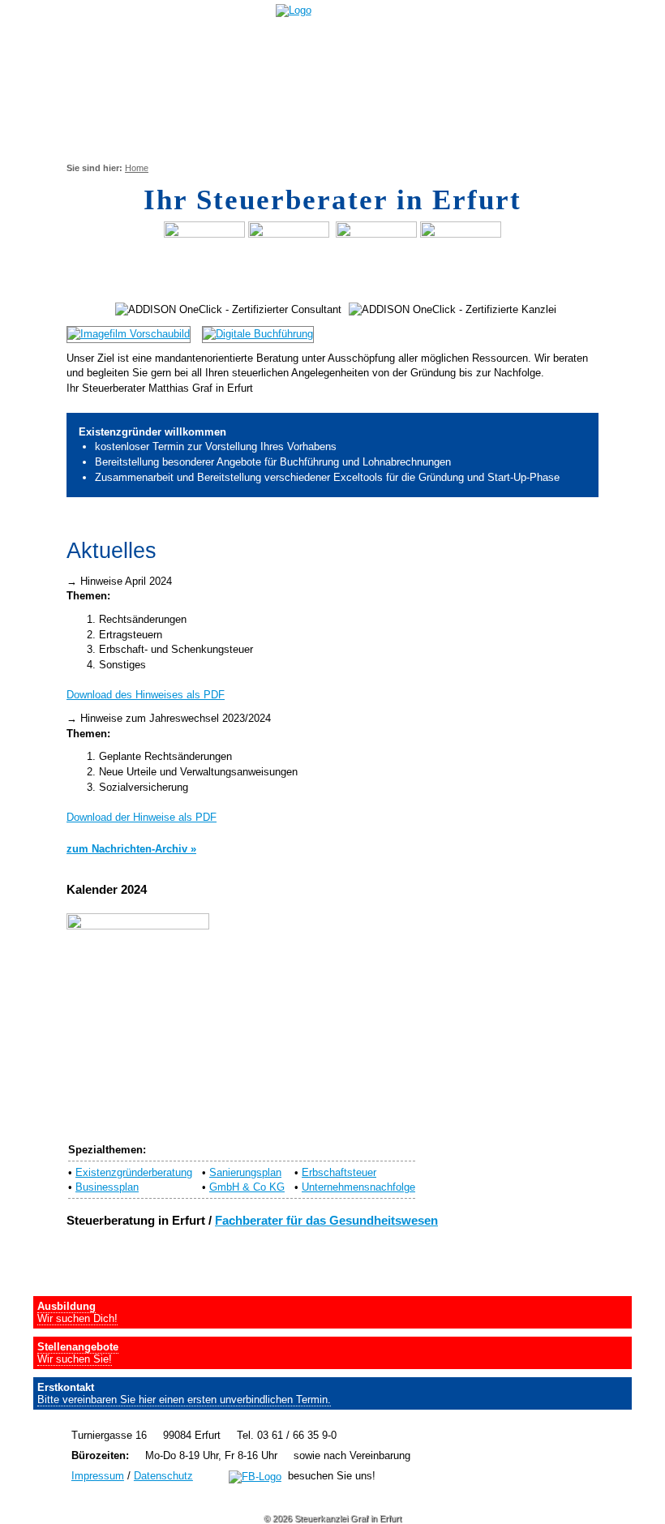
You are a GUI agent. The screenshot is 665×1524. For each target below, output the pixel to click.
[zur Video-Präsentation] (132, 334)
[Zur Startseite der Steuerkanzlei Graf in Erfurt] (300, 10)
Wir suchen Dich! (77, 1318)
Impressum (97, 1476)
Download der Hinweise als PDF (141, 817)
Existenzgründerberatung (133, 1172)
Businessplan (107, 1187)
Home (136, 168)
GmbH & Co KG (247, 1187)
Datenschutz (163, 1476)
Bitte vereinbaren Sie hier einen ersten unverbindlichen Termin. (184, 1399)
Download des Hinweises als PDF (145, 695)
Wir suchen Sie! (74, 1359)
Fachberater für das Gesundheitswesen (326, 1220)
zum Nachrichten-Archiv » (131, 849)
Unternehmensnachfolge (358, 1187)
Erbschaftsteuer (339, 1172)
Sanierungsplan (245, 1172)
